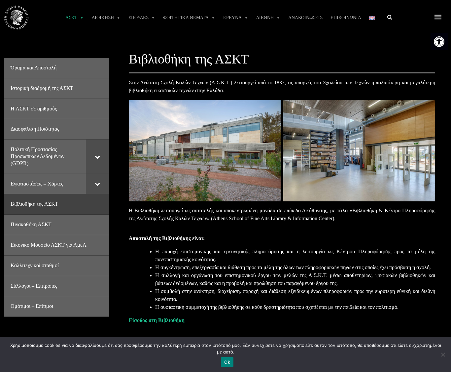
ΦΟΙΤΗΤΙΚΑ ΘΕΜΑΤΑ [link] (186, 17)
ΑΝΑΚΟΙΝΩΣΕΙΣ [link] (305, 17)
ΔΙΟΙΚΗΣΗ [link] (103, 17)
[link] (439, 41)
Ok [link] (227, 362)
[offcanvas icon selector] (438, 17)
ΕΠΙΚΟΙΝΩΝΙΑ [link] (345, 17)
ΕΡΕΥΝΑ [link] (232, 17)
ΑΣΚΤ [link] (71, 17)
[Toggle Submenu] (97, 156)
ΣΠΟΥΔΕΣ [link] (138, 17)
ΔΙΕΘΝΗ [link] (265, 17)
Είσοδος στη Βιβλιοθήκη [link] (157, 320)
